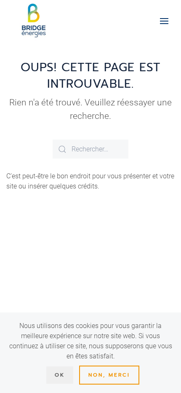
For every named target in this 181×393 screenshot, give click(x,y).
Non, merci (109, 375)
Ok (60, 375)
